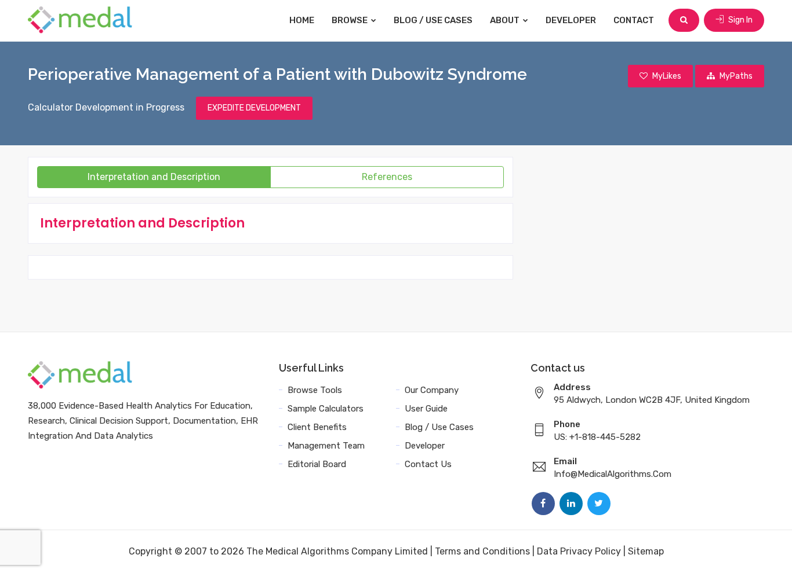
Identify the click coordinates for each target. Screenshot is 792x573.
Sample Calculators (326, 408)
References (387, 176)
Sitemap (646, 551)
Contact (633, 20)
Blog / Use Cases (433, 20)
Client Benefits (317, 427)
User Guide (426, 408)
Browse (350, 20)
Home (301, 20)
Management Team (326, 445)
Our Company (432, 390)
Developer (571, 20)
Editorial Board (317, 464)
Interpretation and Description (154, 176)
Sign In (739, 20)
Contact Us (428, 464)
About (505, 20)
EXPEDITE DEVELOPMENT (254, 108)
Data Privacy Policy (579, 551)
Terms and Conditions (482, 551)
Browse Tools (315, 390)
